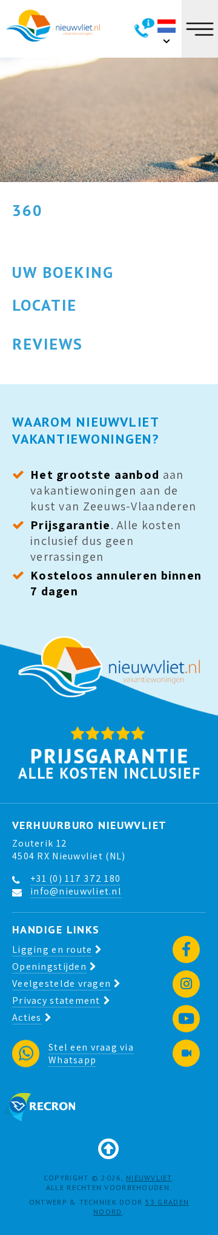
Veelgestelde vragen (61, 983)
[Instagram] (186, 984)
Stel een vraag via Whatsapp (91, 1053)
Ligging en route (52, 949)
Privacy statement (56, 1000)
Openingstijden (49, 966)
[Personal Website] (186, 1053)
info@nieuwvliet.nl (76, 891)
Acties (27, 1017)
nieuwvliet (149, 1177)
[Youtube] (186, 1018)
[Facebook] (186, 949)
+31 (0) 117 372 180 (75, 878)
